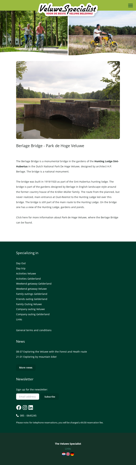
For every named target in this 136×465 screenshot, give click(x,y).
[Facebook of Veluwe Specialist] (18, 407)
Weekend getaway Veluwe (31, 288)
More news (25, 367)
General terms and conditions (34, 330)
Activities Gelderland (28, 278)
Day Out (21, 263)
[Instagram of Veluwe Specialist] (24, 407)
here (25, 217)
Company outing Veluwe (30, 309)
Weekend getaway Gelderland (34, 283)
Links (19, 319)
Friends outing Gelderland (31, 299)
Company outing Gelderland (33, 314)
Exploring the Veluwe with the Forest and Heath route (55, 351)
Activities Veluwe (26, 273)
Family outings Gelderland (31, 294)
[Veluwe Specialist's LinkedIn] (30, 407)
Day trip (21, 268)
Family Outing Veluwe (29, 304)
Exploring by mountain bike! (40, 356)
